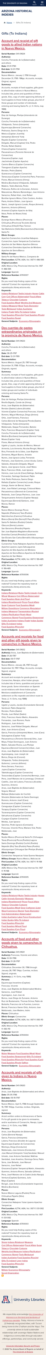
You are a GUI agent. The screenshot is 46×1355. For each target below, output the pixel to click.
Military (5, 1270)
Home (9, 22)
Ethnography (35, 321)
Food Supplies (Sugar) (11, 318)
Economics (24, 321)
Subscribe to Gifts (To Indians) (3, 1276)
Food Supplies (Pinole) (34, 315)
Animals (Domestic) (16, 898)
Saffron (25, 1062)
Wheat (4, 596)
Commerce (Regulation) (30, 608)
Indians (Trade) (8, 312)
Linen (19, 1260)
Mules (21, 593)
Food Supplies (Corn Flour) (13, 929)
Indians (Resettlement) (11, 602)
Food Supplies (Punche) (27, 1257)
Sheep (4, 1242)
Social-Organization (10, 1273)
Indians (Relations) (10, 293)
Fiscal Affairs (35, 296)
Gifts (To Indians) (22, 312)
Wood (20, 306)
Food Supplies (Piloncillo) (13, 315)
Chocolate (14, 299)
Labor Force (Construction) (29, 917)
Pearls (23, 614)
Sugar (4, 605)
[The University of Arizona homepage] (15, 3)
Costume (23, 299)
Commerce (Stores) (10, 617)
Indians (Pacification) (11, 614)
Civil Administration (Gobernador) (16, 914)
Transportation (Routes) (28, 611)
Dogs (23, 908)
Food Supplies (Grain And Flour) (16, 599)
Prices (24, 602)
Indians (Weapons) (10, 306)
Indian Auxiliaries (24, 309)
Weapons (12, 596)
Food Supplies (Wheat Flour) (14, 926)
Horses (35, 293)
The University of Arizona (23, 1352)
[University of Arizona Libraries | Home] (23, 1299)
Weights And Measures (31, 303)
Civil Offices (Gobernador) (17, 296)
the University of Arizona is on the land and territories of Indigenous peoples (23, 1317)
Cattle (41, 293)
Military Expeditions (10, 608)
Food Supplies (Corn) (34, 1059)
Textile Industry (25, 293)
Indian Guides (37, 620)
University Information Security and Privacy (23, 1346)
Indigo (33, 312)
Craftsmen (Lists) (33, 908)
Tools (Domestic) (31, 306)
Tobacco (5, 299)
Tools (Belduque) (9, 309)
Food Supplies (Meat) (11, 303)
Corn (4, 296)
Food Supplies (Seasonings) (31, 617)
